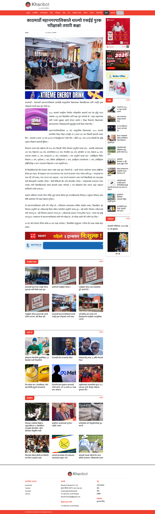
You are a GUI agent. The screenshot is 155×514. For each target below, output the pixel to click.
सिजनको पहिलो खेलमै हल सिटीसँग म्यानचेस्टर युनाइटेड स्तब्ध (37, 456)
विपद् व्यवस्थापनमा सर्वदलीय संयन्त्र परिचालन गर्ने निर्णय (118, 172)
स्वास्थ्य (113, 13)
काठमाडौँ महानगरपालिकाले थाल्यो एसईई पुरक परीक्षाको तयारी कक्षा (63, 315)
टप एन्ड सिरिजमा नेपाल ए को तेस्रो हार (122, 128)
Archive (120, 13)
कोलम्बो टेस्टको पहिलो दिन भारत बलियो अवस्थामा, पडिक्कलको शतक (91, 456)
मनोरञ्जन (57, 13)
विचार (85, 13)
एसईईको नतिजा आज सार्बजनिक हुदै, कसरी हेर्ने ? (89, 288)
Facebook (28, 485)
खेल (51, 13)
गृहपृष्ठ (28, 13)
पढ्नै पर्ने (29, 332)
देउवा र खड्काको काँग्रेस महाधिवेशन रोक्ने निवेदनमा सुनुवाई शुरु (118, 139)
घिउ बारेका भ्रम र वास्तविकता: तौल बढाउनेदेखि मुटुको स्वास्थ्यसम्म (36, 386)
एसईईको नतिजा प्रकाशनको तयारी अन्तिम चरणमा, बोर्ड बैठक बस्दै (36, 315)
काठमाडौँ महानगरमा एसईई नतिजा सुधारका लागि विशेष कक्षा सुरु (36, 288)
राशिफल (110, 219)
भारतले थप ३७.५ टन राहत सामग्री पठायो (122, 109)
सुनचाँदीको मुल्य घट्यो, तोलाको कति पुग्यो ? (122, 208)
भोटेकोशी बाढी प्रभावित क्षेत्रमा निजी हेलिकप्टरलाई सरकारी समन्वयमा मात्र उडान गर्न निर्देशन (118, 185)
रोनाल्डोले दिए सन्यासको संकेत (62, 357)
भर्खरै (109, 100)
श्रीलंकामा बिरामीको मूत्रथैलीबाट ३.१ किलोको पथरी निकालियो (37, 359)
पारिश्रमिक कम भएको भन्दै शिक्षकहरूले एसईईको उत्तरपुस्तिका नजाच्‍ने (90, 317)
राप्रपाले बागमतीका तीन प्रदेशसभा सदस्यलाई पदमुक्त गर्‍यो (63, 456)
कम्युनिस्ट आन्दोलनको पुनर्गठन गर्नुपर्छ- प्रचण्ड (62, 424)
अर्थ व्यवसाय (44, 13)
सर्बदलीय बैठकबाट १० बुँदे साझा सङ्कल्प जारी (122, 161)
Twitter (28, 488)
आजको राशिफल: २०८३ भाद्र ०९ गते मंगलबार (118, 227)
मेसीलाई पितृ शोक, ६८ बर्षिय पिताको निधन (91, 359)
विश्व (64, 13)
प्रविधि (98, 494)
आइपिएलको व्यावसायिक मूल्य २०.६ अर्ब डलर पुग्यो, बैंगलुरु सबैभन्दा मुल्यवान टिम (91, 387)
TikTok (27, 494)
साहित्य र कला (77, 13)
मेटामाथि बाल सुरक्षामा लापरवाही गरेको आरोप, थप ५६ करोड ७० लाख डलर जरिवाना (64, 387)
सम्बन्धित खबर (32, 261)
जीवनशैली (99, 13)
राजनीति (35, 13)
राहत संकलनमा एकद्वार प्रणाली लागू (121, 119)
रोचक (92, 13)
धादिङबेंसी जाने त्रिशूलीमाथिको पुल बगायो (90, 424)
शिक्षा (106, 13)
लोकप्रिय (30, 398)
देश (69, 13)
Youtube (28, 491)
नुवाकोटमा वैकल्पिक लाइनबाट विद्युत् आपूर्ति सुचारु (117, 198)
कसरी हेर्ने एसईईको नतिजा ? (61, 287)
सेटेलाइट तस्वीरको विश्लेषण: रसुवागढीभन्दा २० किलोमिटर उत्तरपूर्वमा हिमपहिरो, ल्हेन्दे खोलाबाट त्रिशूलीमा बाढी (34, 427)
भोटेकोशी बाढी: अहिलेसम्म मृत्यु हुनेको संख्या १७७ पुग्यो (118, 151)
